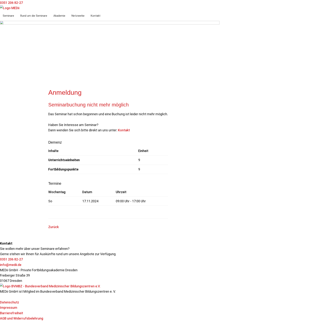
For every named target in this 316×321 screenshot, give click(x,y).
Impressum (8, 307)
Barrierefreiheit (11, 313)
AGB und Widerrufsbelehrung (21, 318)
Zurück (53, 227)
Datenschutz (9, 302)
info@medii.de (10, 265)
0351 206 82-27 (11, 259)
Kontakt (124, 130)
